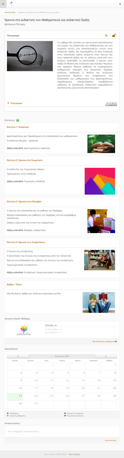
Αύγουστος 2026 (62, 356)
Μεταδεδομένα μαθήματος (104, 341)
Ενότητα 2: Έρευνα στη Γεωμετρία (24, 160)
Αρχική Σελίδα (10, 12)
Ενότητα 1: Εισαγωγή (18, 127)
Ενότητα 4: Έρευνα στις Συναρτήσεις (26, 242)
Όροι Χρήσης (74, 454)
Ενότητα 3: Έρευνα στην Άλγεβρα (24, 201)
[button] (14, 103)
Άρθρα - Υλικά (14, 284)
